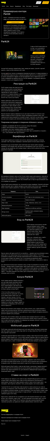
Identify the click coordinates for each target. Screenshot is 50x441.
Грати (38, 2)
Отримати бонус (15, 22)
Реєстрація (45, 2)
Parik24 (19, 89)
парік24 (7, 73)
